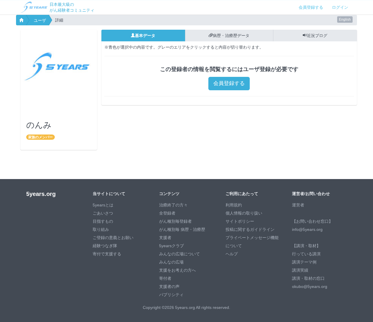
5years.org (41, 194)
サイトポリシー (240, 221)
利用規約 (234, 205)
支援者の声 (169, 286)
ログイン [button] (340, 7)
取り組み (101, 229)
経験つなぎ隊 (105, 245)
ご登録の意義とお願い (113, 237)
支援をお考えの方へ (177, 270)
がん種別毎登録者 (175, 221)
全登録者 (167, 213)
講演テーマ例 (304, 262)
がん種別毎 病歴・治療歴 (182, 229)
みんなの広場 (171, 262)
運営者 (298, 205)
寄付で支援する (107, 254)
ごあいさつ (103, 213)
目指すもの (103, 221)
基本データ (145, 35)
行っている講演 (306, 254)
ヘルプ (232, 254)
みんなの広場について (179, 254)
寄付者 (165, 278)
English (345, 19)
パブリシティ (171, 294)
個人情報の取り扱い (244, 213)
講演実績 (300, 270)
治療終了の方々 (173, 205)
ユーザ (40, 20)
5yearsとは (103, 205)
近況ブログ (317, 35)
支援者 (165, 237)
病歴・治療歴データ (231, 35)
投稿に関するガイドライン (250, 229)
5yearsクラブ (171, 245)
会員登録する (311, 7)
